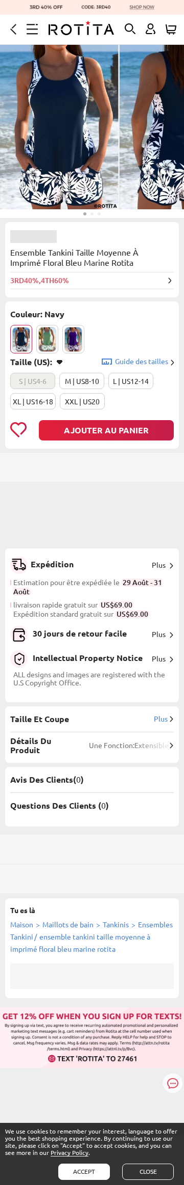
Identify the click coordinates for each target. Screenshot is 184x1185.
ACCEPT (84, 1171)
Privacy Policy (69, 1152)
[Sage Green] (47, 339)
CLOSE (148, 1171)
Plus (159, 565)
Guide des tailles (141, 361)
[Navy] (21, 339)
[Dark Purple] (73, 339)
